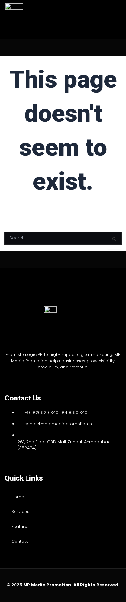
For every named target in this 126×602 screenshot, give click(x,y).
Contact (19, 541)
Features (20, 526)
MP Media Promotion (47, 585)
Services (20, 512)
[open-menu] (108, 19)
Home (17, 497)
